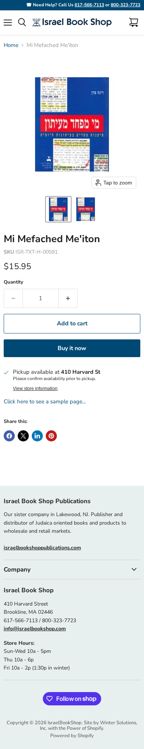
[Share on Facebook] (9, 435)
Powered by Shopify (72, 735)
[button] (58, 209)
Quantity (13, 282)
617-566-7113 (89, 5)
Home (11, 45)
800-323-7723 (125, 5)
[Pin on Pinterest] (51, 435)
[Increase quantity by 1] (68, 298)
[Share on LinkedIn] (37, 435)
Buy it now (72, 348)
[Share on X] (23, 435)
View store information (35, 388)
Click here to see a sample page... (45, 401)
